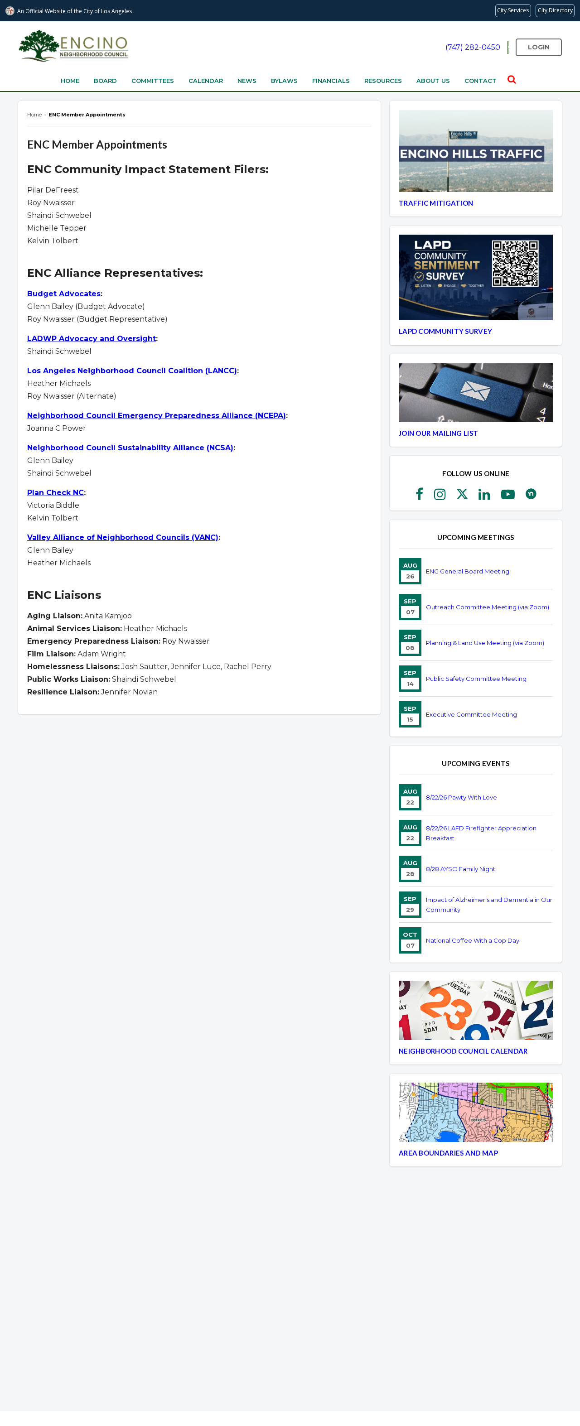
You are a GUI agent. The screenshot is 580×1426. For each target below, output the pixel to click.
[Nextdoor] (531, 497)
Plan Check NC (55, 492)
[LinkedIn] (484, 497)
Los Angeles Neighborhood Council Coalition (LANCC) (132, 370)
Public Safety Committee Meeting (476, 678)
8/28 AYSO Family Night (460, 868)
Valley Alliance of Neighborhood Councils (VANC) (122, 537)
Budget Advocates (64, 293)
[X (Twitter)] (462, 497)
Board (105, 80)
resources (383, 80)
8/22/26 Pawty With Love (461, 797)
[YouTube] (508, 497)
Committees (152, 80)
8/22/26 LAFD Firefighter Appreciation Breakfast (481, 833)
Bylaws (284, 80)
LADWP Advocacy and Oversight (91, 338)
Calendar (205, 80)
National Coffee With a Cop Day (472, 940)
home (70, 80)
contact (480, 80)
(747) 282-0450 (472, 47)
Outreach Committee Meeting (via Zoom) (487, 607)
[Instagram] (440, 497)
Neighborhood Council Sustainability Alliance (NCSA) (130, 447)
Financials (331, 80)
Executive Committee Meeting (471, 714)
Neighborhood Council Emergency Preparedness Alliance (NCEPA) (156, 415)
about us (433, 80)
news (246, 80)
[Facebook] (419, 497)
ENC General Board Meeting (467, 571)
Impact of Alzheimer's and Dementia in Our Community (489, 904)
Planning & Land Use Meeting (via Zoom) (485, 642)
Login (539, 47)
